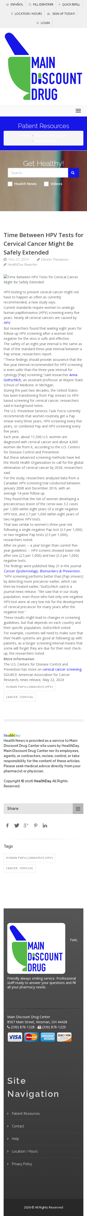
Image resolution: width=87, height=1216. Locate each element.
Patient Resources (51, 135)
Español (16, 4)
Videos (56, 183)
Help (15, 1138)
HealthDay (42, 781)
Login (45, 23)
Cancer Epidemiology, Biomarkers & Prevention (42, 571)
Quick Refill (70, 4)
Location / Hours (28, 14)
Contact (17, 1126)
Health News (25, 183)
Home (25, 135)
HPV (7, 322)
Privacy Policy (21, 1164)
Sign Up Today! (63, 14)
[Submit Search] (73, 173)
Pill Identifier (42, 4)
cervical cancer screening (62, 669)
